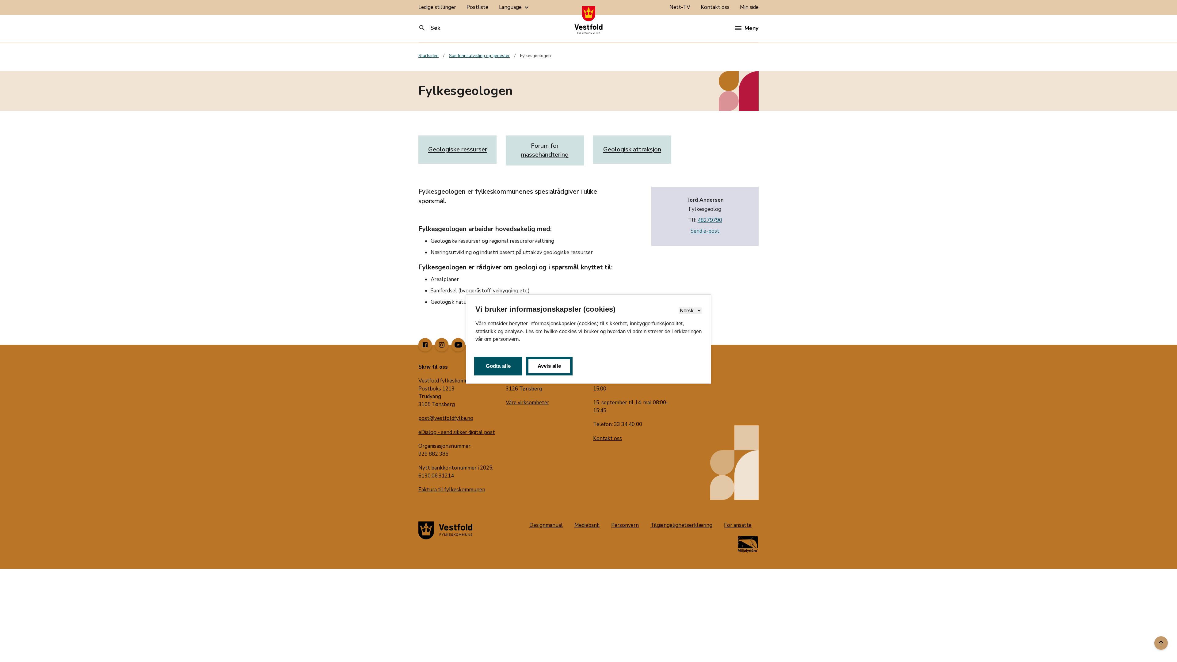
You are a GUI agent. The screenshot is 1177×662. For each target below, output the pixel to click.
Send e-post (705, 230)
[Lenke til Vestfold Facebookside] (425, 345)
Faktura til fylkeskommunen (451, 489)
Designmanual (546, 525)
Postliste (477, 7)
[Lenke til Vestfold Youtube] (458, 345)
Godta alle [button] (498, 366)
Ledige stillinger (437, 7)
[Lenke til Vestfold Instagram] (441, 345)
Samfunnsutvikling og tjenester (479, 56)
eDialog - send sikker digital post (456, 432)
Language (514, 7)
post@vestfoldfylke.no (445, 418)
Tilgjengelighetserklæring (681, 525)
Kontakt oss (715, 7)
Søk (429, 28)
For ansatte (738, 525)
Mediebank (587, 525)
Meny (751, 28)
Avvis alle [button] (549, 366)
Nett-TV (679, 7)
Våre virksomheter (527, 402)
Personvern (625, 525)
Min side (749, 7)
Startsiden (428, 56)
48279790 (710, 220)
